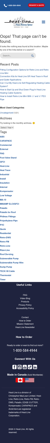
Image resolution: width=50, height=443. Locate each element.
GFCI (2, 161)
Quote (3, 229)
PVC (2, 224)
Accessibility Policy (25, 308)
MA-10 (3, 199)
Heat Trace (5, 170)
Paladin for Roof (8, 212)
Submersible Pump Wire (11, 262)
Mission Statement (25, 323)
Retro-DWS (5, 237)
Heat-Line (4, 166)
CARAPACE (6, 140)
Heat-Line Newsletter (25, 327)
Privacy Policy (25, 304)
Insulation (5, 182)
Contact (25, 317)
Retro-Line (5, 245)
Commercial (6, 144)
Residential (5, 233)
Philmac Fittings (8, 216)
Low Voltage (6, 195)
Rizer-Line (5, 250)
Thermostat (5, 275)
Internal (3, 187)
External (4, 149)
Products (25, 301)
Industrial (4, 174)
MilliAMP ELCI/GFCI (9, 203)
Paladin (3, 208)
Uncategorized (6, 112)
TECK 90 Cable (7, 271)
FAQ (2, 153)
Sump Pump (6, 266)
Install (3, 178)
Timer (3, 279)
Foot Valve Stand (8, 157)
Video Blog (25, 298)
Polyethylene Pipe (9, 220)
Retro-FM (4, 241)
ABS (2, 136)
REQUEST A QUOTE (36, 5)
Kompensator (6, 191)
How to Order (25, 320)
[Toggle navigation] (43, 22)
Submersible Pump (9, 258)
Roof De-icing (6, 254)
